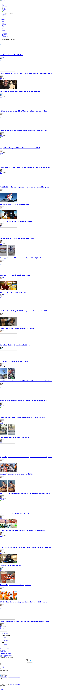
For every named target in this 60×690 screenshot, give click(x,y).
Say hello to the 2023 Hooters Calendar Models (15, 345)
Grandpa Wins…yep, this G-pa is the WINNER (15, 275)
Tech (2, 4)
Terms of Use (6, 639)
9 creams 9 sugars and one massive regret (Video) (15, 585)
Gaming (3, 25)
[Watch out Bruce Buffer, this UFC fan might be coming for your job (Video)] (7, 308)
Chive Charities (6, 646)
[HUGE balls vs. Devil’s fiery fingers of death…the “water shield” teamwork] (8, 599)
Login (3, 666)
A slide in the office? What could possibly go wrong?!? (17, 328)
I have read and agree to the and (10, 684)
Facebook (15, 668)
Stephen (1, 78)
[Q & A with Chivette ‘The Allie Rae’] (8, 52)
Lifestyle (3, 23)
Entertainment (4, 2)
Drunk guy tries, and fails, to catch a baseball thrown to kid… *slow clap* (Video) (26, 73)
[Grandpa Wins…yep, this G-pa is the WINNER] (8, 272)
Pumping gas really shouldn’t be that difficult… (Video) (18, 437)
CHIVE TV (3, 35)
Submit (1, 37)
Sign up (3, 667)
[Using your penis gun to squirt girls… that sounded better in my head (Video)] (7, 619)
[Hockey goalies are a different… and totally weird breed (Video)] (7, 255)
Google (6, 668)
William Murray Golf (5, 36)
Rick (0, 152)
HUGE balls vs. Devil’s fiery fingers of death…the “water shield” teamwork (24, 602)
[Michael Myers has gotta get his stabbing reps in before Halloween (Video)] (7, 108)
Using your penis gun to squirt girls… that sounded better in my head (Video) (25, 621)
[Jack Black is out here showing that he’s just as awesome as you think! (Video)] (7, 184)
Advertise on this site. (30, 662)
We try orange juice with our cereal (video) (13, 292)
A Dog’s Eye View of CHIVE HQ (10, 565)
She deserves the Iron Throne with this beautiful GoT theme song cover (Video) (25, 493)
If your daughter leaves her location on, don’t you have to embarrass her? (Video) (26, 457)
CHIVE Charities (4, 34)
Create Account (2, 685)
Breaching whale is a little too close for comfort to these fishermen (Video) (23, 130)
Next (3, 628)
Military (3, 5)
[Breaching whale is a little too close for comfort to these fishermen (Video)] (7, 128)
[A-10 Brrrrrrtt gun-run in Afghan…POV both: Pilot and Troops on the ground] (8, 545)
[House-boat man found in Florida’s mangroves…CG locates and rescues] (8, 415)
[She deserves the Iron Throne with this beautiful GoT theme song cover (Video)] (7, 491)
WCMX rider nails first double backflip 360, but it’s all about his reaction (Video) (26, 381)
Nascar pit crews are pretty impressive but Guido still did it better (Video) (23, 400)
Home (3, 21)
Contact (5, 638)
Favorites (3, 30)
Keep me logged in (4, 675)
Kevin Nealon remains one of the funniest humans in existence (20, 91)
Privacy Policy (6, 640)
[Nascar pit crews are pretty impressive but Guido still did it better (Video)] (7, 398)
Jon (0, 589)
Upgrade (1, 689)
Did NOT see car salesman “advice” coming (14, 361)
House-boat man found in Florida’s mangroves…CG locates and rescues (23, 417)
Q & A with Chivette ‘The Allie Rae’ (11, 55)
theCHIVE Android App (5, 33)
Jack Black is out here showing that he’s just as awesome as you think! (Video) (25, 187)
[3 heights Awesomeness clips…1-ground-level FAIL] (8, 471)
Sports (3, 3)
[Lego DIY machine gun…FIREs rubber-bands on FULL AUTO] (8, 145)
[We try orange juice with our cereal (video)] (8, 289)
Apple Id (18, 668)
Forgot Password (3, 676)
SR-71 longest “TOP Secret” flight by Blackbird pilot (17, 238)
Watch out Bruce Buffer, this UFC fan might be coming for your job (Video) (24, 311)
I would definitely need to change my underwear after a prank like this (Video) (25, 167)
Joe (0, 59)
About (5, 637)
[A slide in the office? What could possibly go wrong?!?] (8, 325)
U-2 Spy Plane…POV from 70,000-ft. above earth (16, 221)
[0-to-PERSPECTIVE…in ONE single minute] (8, 201)
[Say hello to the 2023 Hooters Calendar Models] (8, 342)
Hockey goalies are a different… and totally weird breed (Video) (20, 258)
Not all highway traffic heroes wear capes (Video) (15, 513)
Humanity (3, 22)
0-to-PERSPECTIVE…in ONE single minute (14, 204)
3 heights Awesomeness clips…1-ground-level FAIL (16, 474)
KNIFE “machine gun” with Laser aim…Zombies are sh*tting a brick (22, 530)
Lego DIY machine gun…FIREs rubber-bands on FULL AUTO (20, 148)
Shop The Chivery (4, 6)
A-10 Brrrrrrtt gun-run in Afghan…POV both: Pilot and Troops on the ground (25, 547)
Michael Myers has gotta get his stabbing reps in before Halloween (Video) (23, 111)
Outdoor (3, 26)
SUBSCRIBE (4, 14)
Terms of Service (12, 684)
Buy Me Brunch (6, 645)
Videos (3, 42)
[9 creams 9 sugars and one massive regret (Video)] (7, 582)
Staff (0, 297)
